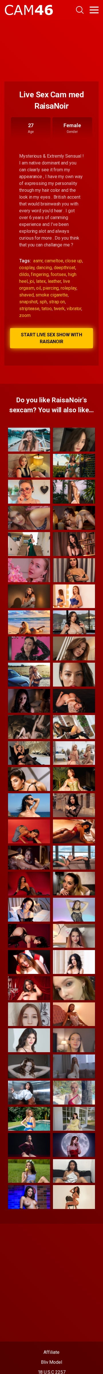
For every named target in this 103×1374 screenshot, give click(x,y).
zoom (25, 315)
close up (73, 260)
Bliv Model (51, 1362)
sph (43, 301)
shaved (26, 295)
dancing (44, 267)
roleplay (68, 288)
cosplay (26, 267)
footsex (58, 274)
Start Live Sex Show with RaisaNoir (51, 338)
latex (41, 281)
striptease (29, 308)
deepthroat (64, 267)
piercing (51, 288)
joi (32, 281)
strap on (57, 301)
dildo (24, 274)
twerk (59, 308)
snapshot (28, 301)
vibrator (74, 308)
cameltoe (54, 260)
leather (54, 281)
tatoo (46, 308)
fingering (39, 274)
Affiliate (51, 1352)
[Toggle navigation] (94, 10)
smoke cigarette (51, 295)
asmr (38, 260)
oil (38, 288)
